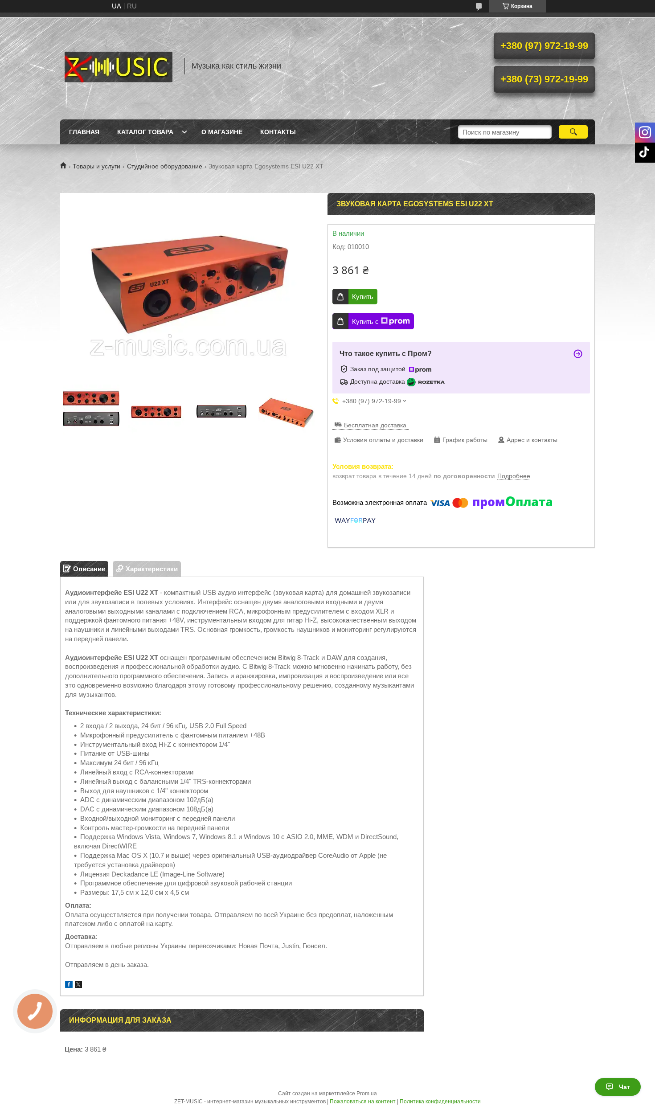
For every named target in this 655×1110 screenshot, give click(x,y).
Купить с (365, 321)
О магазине (221, 131)
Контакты (278, 131)
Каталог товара (145, 131)
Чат (624, 1086)
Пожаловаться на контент (363, 1101)
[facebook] (69, 985)
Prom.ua (366, 1093)
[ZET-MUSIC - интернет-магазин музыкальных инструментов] (118, 66)
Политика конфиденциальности (440, 1101)
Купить (362, 296)
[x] (78, 985)
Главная (84, 131)
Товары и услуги (96, 166)
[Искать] (573, 132)
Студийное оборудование (164, 166)
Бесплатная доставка (375, 425)
